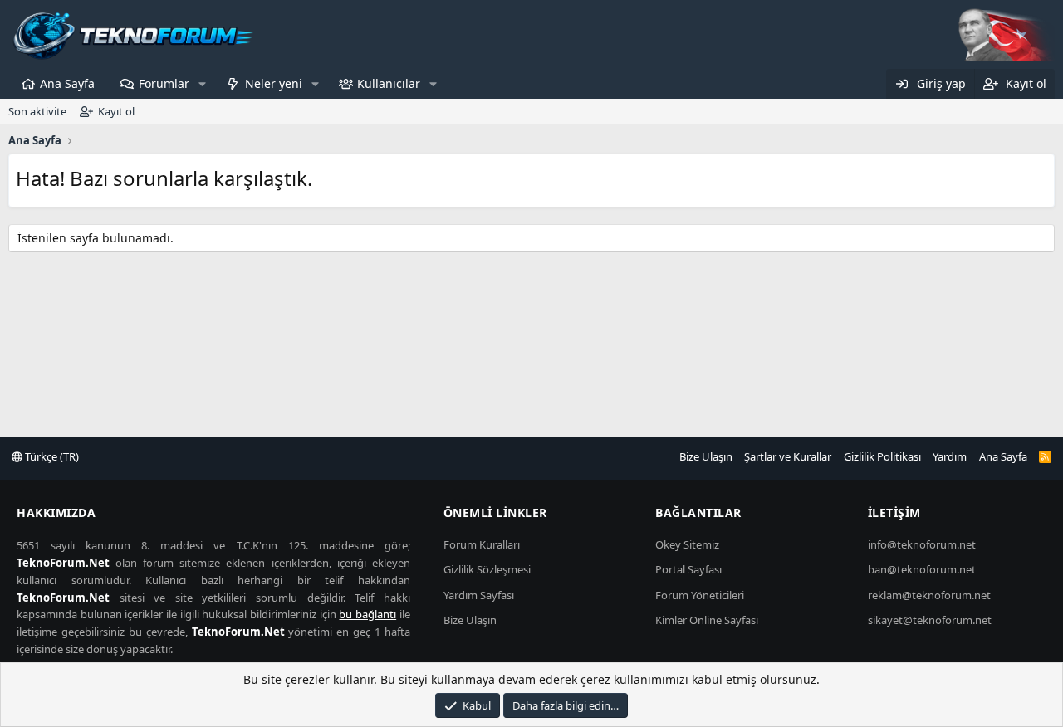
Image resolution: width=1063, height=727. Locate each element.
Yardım (950, 456)
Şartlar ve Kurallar (787, 456)
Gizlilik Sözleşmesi (487, 569)
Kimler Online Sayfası (706, 619)
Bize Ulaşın (705, 456)
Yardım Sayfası (478, 595)
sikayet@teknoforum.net (930, 619)
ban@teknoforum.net (922, 569)
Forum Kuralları (481, 544)
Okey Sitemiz (687, 544)
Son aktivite (37, 111)
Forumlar (164, 83)
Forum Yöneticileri (699, 595)
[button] (202, 84)
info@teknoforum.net (922, 544)
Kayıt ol (116, 111)
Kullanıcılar (388, 83)
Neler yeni (273, 83)
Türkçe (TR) (50, 456)
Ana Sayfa (67, 83)
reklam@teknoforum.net (929, 595)
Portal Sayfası (688, 569)
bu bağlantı (367, 614)
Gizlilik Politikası (882, 456)
